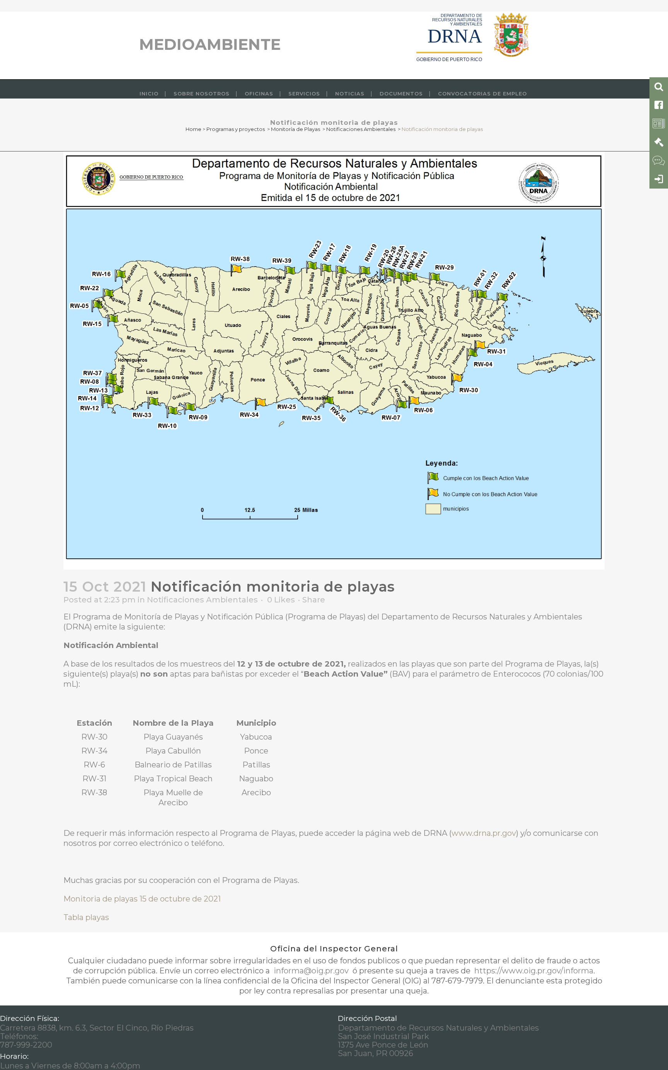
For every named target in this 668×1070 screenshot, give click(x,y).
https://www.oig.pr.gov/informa (532, 970)
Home (193, 129)
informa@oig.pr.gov (311, 970)
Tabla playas (86, 917)
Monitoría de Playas (295, 129)
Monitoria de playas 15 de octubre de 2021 (142, 898)
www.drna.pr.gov (484, 833)
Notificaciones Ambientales (360, 129)
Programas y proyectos (235, 129)
